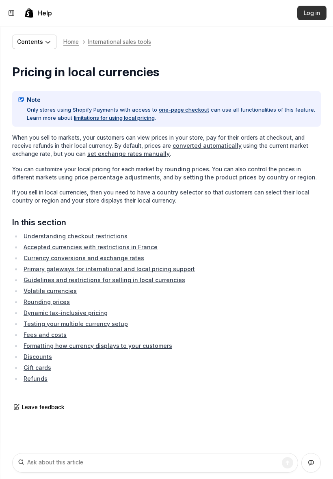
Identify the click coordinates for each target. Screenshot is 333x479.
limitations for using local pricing (114, 117)
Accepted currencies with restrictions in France (91, 247)
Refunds (36, 378)
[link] (38, 13)
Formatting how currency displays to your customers (98, 345)
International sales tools (119, 41)
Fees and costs (45, 334)
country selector (180, 192)
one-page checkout (184, 109)
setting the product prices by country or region (249, 177)
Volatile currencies (50, 290)
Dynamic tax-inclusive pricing (66, 312)
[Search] (287, 462)
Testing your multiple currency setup (76, 323)
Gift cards (37, 367)
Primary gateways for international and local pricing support (109, 268)
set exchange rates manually (128, 153)
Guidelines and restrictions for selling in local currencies (104, 279)
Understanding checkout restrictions (76, 236)
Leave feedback (43, 406)
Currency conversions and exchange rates (84, 258)
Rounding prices (47, 301)
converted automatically (207, 145)
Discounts (38, 356)
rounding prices (186, 169)
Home (71, 41)
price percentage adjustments (117, 177)
